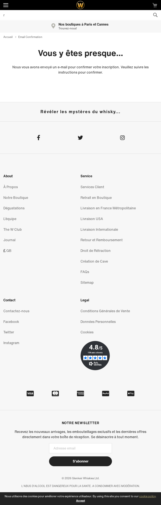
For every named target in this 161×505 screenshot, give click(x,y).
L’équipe (9, 218)
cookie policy (147, 496)
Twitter (8, 332)
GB (8, 250)
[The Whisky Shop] (80, 5)
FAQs (84, 271)
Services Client (92, 186)
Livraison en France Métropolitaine (108, 208)
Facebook (11, 321)
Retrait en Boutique (96, 197)
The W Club (12, 229)
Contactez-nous (16, 310)
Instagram (11, 342)
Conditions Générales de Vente (105, 310)
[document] (80, 498)
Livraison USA (91, 218)
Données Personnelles (98, 321)
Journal (9, 239)
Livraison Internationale (99, 229)
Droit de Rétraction (95, 250)
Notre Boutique (15, 197)
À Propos (10, 186)
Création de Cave (94, 261)
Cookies (86, 332)
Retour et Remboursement (101, 239)
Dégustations (14, 208)
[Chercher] (155, 15)
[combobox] (80, 15)
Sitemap (87, 282)
